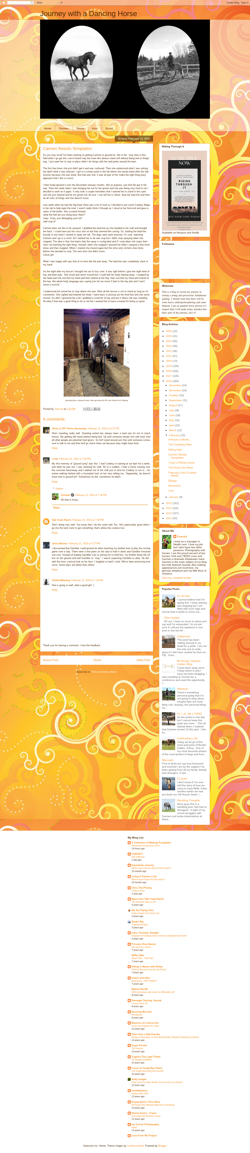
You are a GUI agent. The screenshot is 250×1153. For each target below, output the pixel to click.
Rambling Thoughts (188, 800)
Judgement (183, 636)
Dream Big (137, 921)
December (175, 385)
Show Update (172, 617)
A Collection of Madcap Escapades (151, 842)
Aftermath (167, 760)
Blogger (162, 1145)
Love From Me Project (144, 1135)
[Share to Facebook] (95, 409)
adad (134, 1127)
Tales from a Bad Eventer (146, 1034)
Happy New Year (140, 1093)
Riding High (175, 449)
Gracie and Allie (141, 978)
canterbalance (139, 1090)
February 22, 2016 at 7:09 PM (75, 458)
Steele (80, 128)
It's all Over (183, 595)
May (172, 420)
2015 (169, 503)
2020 (169, 360)
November (175, 390)
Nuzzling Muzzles (142, 1011)
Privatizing (137, 1014)
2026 (169, 331)
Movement (174, 485)
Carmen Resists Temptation (177, 456)
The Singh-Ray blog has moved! (148, 1071)
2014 (169, 508)
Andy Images (139, 1079)
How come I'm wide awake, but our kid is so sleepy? (157, 1082)
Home (47, 128)
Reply (55, 448)
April (172, 425)
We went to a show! (141, 947)
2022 (169, 351)
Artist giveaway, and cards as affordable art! (153, 992)
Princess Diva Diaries (144, 944)
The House (137, 1048)
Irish (95, 128)
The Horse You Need (180, 467)
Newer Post (50, 660)
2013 (169, 513)
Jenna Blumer (60, 543)
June (172, 415)
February (174, 435)
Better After (138, 955)
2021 (169, 356)
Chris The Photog (142, 887)
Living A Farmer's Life (144, 876)
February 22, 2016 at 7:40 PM (88, 520)
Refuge (172, 480)
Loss (171, 490)
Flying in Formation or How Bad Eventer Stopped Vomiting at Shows (165, 1037)
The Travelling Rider (180, 444)
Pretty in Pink (138, 891)
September (176, 400)
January (174, 497)
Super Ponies (139, 1045)
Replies (59, 488)
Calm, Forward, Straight (145, 932)
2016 (169, 381)
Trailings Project (140, 924)
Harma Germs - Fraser (144, 1113)
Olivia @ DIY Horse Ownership (69, 428)
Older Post (143, 660)
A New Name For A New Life (145, 913)
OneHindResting (61, 580)
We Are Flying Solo (143, 910)
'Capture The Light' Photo (146, 1056)
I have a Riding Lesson (181, 462)
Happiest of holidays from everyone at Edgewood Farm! (159, 936)
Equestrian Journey (143, 865)
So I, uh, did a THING (189, 713)
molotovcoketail (135, 1145)
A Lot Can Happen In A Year (145, 1026)
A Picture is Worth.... (180, 439)
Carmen (64, 128)
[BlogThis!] (88, 409)
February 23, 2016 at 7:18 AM (87, 580)
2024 (169, 341)
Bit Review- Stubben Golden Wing (189, 663)
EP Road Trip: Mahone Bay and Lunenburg (153, 1105)
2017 (169, 375)
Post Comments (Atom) (104, 671)
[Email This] (85, 409)
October (174, 395)
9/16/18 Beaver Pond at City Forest (149, 969)
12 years (182, 778)
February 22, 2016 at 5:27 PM (103, 428)
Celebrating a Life (187, 738)
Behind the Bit (140, 989)
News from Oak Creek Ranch (148, 899)
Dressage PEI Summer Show (146, 1116)
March (173, 430)
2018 (169, 371)
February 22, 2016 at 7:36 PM (91, 495)
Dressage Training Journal (146, 1000)
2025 (169, 336)
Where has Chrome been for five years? (151, 868)
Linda (55, 458)
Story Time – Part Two (142, 958)
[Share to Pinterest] (99, 409)
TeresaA (65, 495)
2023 (169, 345)
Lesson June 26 (140, 1003)
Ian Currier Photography (145, 1124)
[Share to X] (92, 409)
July (171, 410)
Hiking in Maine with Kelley (147, 966)
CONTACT (137, 854)
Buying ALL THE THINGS (144, 981)
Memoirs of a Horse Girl (145, 1023)
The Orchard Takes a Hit (144, 902)
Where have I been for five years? (148, 879)
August (173, 405)
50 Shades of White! (142, 1059)
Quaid (109, 128)
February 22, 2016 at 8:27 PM (84, 543)
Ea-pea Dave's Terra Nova (146, 1102)
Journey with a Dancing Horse (88, 14)
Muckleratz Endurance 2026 (146, 845)
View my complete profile (176, 577)
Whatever (182, 688)
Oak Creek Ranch (61, 520)
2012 (169, 518)
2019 (169, 366)
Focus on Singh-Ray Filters (147, 1068)
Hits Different (138, 857)
